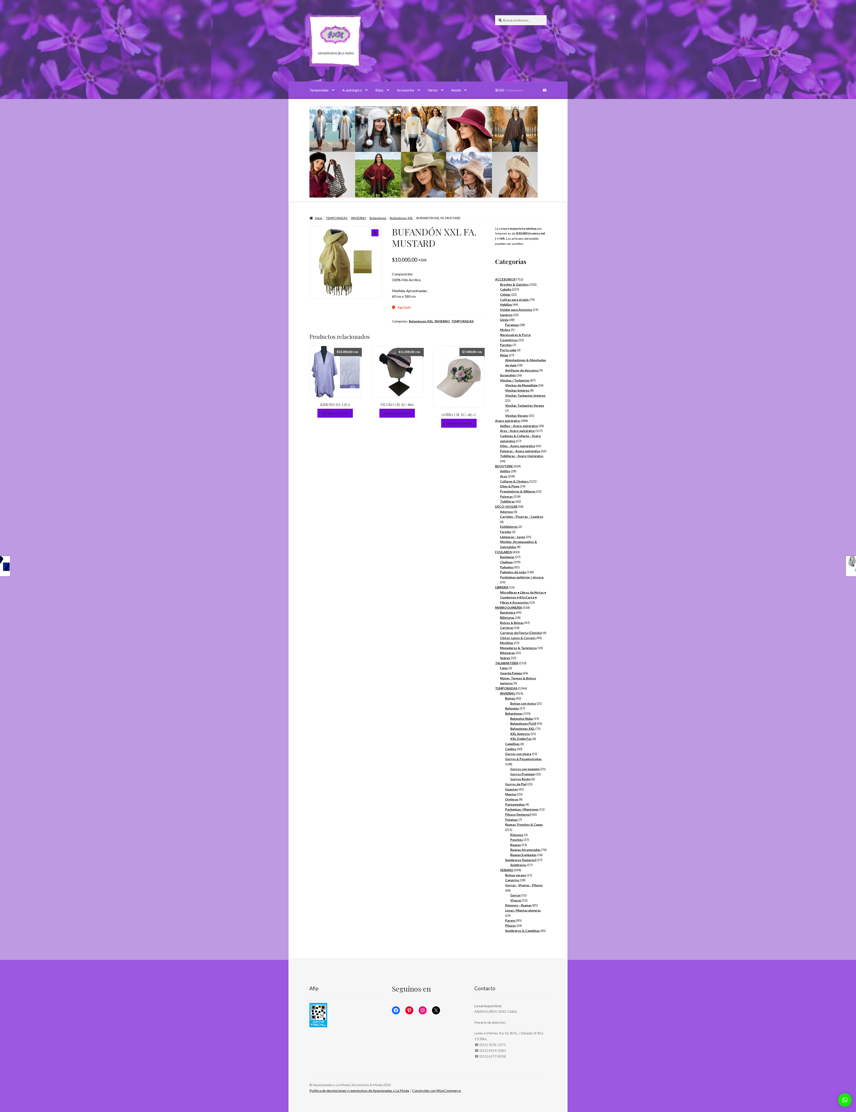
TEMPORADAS (337, 218)
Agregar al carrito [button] (335, 413)
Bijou (379, 90)
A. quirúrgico (352, 90)
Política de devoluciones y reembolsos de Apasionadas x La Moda (359, 1090)
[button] (375, 232)
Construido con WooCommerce (436, 1090)
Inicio (318, 218)
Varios (433, 90)
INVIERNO (358, 218)
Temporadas (319, 90)
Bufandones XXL (401, 218)
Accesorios (405, 90)
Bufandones (378, 218)
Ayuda (456, 90)
